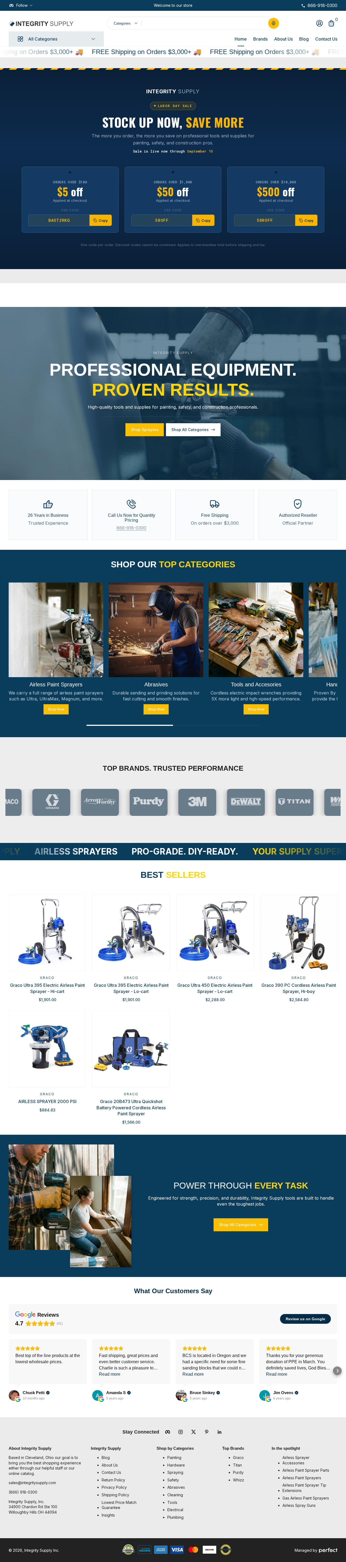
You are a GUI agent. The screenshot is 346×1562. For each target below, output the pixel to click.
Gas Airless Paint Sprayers (305, 1498)
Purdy (238, 1472)
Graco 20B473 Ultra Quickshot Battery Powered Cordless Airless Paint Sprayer (131, 1107)
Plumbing (175, 1517)
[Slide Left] (149, 5)
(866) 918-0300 (23, 1492)
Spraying (175, 1472)
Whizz (238, 1480)
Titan (237, 1465)
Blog (304, 39)
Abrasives (176, 1487)
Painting (174, 1457)
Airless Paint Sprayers (301, 1477)
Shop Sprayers (144, 429)
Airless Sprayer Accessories (296, 1460)
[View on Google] (14, 1395)
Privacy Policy (114, 1487)
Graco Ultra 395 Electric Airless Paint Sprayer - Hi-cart (47, 988)
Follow (22, 5)
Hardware (176, 1465)
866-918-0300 (131, 528)
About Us (283, 39)
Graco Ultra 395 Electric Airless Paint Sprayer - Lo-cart (131, 988)
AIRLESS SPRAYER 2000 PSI (47, 1101)
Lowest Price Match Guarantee (119, 1505)
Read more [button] (109, 1374)
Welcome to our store (173, 5)
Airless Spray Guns (299, 1505)
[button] (273, 23)
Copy (103, 220)
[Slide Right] (196, 5)
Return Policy (113, 1480)
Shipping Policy (115, 1494)
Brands (260, 39)
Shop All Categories (190, 429)
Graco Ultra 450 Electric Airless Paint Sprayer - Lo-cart (214, 988)
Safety (173, 1480)
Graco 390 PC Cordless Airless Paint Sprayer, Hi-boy (298, 988)
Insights (108, 1515)
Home (241, 39)
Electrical (175, 1509)
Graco (47, 978)
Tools (172, 1502)
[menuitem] (126, 1457)
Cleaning (175, 1494)
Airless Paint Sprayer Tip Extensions (304, 1488)
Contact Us (326, 39)
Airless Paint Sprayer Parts (305, 1470)
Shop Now (56, 709)
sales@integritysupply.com (32, 1482)
